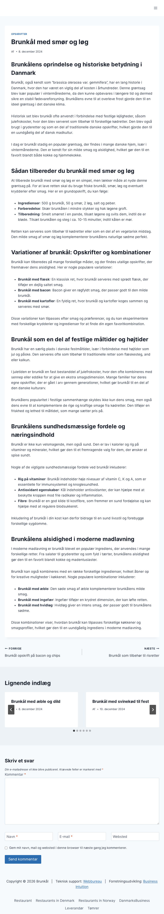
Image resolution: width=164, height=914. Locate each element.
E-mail (66, 837)
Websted (120, 837)
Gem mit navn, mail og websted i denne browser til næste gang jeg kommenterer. (68, 848)
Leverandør (74, 908)
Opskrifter (19, 33)
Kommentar (15, 774)
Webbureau (92, 881)
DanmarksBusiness (134, 901)
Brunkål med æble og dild (35, 701)
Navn (12, 837)
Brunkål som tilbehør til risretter (134, 652)
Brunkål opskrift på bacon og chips (32, 652)
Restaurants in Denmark (55, 901)
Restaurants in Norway (97, 901)
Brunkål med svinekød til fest (120, 701)
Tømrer (93, 908)
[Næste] (153, 709)
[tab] (74, 731)
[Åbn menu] (155, 8)
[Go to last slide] (11, 709)
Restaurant (23, 901)
